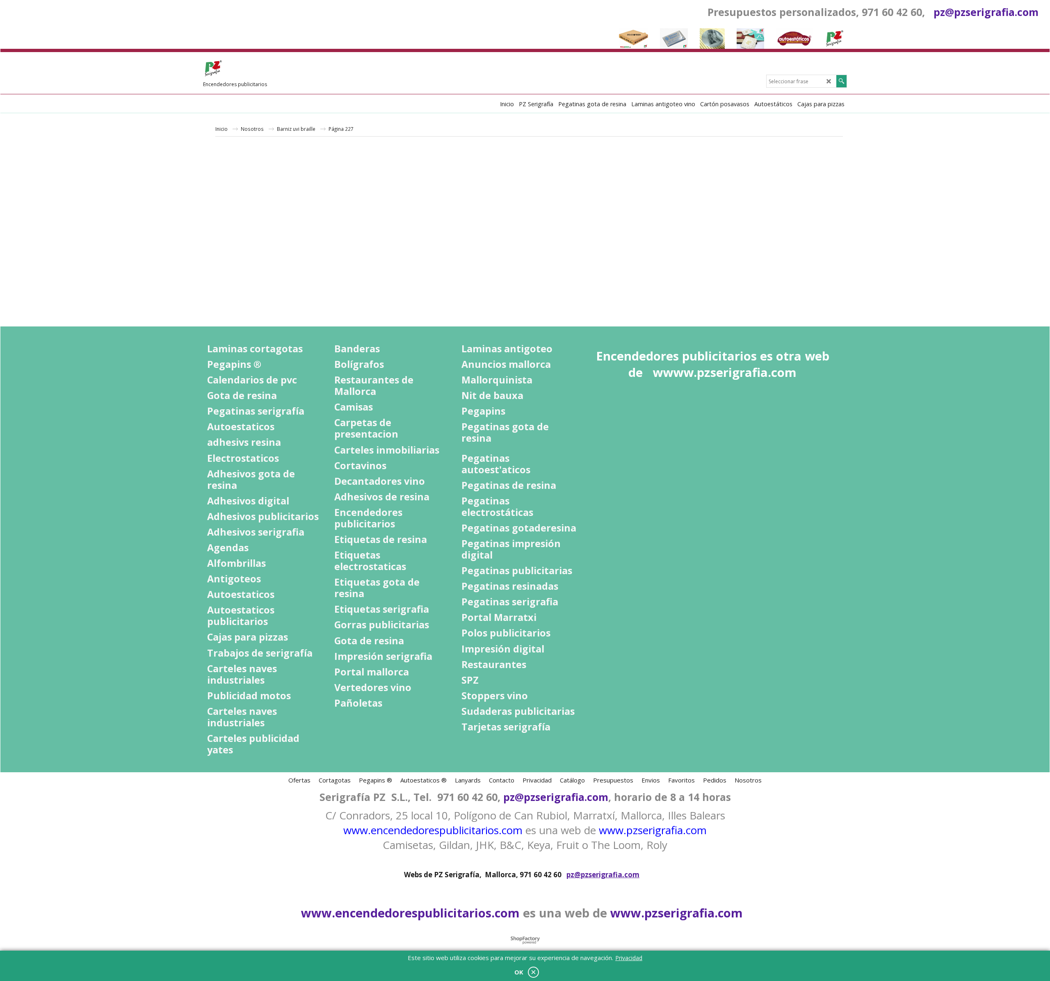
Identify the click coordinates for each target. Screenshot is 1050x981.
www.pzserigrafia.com (653, 830)
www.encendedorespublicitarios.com (433, 830)
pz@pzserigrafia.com (986, 12)
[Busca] (841, 81)
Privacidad (628, 958)
